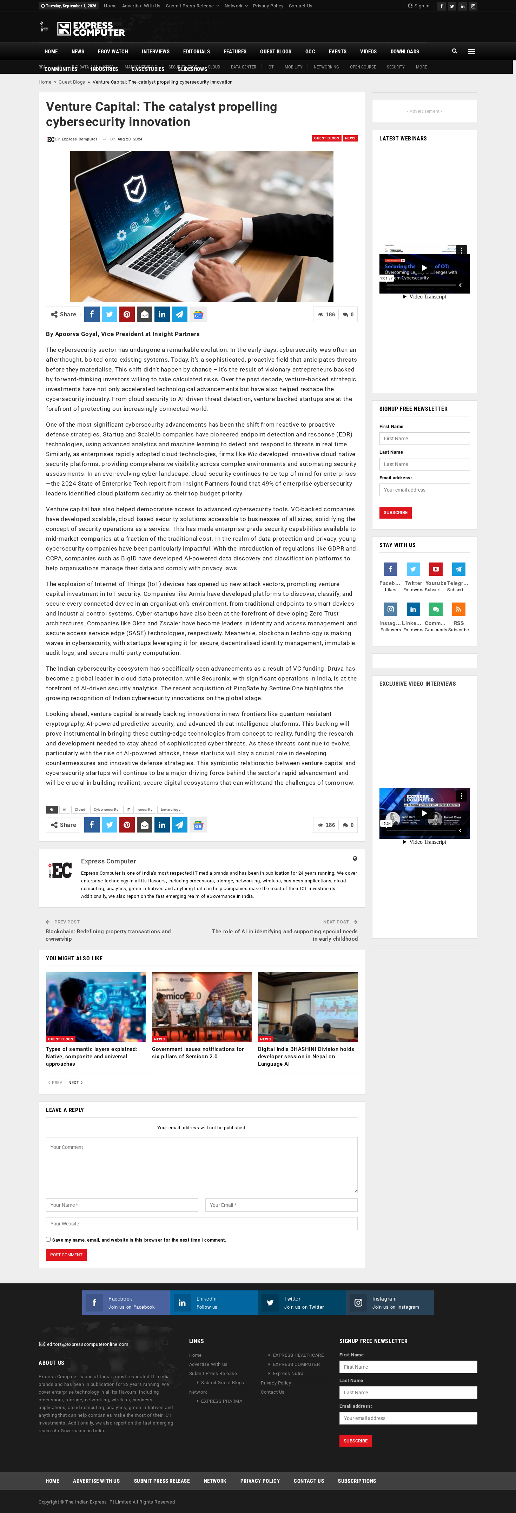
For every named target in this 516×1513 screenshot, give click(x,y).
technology (171, 809)
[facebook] (441, 5)
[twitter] (452, 5)
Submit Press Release (190, 5)
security (145, 809)
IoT (270, 67)
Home (110, 5)
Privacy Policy (268, 5)
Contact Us (301, 5)
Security (396, 67)
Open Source (363, 67)
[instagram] (473, 5)
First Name (391, 426)
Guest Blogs (275, 51)
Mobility (294, 67)
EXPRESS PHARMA (221, 1401)
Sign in (421, 5)
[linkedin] (462, 5)
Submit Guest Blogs (222, 1382)
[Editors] (42, 1344)
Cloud (80, 809)
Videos (368, 51)
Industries (104, 69)
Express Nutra (288, 1373)
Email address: (395, 477)
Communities (61, 69)
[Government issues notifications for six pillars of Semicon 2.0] (202, 1007)
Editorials (196, 51)
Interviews (156, 51)
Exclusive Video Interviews (417, 683)
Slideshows (192, 69)
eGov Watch (113, 51)
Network (234, 5)
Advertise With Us (141, 5)
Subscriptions (357, 1481)
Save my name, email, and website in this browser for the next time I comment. (139, 1240)
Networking (326, 67)
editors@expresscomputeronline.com (87, 1344)
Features (235, 51)
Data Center (243, 67)
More (421, 67)
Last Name (391, 452)
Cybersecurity (106, 809)
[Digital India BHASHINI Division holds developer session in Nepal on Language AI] (308, 1007)
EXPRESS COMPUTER (296, 1364)
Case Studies (148, 69)
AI (65, 809)
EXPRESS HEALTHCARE (298, 1355)
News (78, 51)
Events (337, 51)
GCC (310, 51)
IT (128, 809)
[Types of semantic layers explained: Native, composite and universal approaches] (96, 1007)
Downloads (405, 51)
